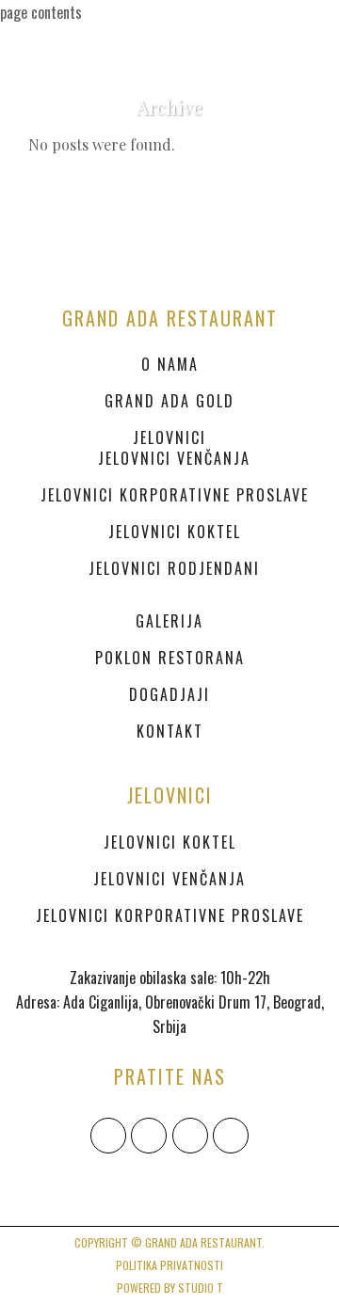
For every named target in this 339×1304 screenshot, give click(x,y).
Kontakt (170, 731)
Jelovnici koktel (174, 531)
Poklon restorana (170, 657)
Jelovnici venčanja (174, 458)
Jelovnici (169, 437)
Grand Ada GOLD (169, 400)
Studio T (200, 1288)
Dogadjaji (169, 694)
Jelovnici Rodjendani (174, 568)
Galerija (169, 621)
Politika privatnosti (169, 1265)
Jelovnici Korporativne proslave (174, 495)
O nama (170, 364)
